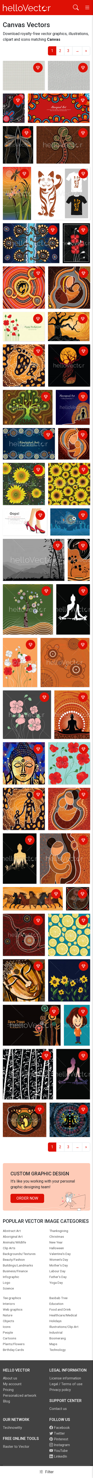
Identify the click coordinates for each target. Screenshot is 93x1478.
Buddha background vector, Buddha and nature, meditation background (17, 852)
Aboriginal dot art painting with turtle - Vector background (21, 924)
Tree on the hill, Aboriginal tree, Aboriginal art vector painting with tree (26, 594)
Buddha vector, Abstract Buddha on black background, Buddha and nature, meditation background (73, 1070)
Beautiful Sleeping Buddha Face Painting (23, 966)
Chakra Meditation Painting (66, 1110)
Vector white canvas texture (66, 68)
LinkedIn (60, 1456)
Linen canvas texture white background (22, 68)
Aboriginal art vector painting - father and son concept (21, 798)
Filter (49, 1472)
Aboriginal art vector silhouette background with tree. (68, 322)
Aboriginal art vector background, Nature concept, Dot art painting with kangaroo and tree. (79, 561)
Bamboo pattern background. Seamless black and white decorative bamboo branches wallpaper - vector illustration (27, 1067)
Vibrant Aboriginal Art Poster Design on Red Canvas (53, 101)
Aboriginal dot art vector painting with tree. (24, 397)
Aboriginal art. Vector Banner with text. (69, 400)
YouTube (60, 1451)
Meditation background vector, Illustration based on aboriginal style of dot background (71, 706)
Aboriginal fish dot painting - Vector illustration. (67, 519)
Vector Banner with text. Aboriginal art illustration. (25, 435)
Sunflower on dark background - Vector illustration (66, 969)
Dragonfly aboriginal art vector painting (17, 136)
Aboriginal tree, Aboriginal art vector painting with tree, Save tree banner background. (30, 1015)
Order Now (27, 1198)
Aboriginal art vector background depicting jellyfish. (30, 230)
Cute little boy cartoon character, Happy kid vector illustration (75, 1023)
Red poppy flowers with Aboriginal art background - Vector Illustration (75, 242)
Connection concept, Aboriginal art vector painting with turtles (59, 648)
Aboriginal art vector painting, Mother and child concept (66, 277)
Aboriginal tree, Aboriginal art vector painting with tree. (76, 899)
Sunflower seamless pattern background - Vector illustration (67, 473)
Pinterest (60, 1439)
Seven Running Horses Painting (31, 891)
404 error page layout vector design (22, 516)
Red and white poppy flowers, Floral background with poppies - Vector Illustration (19, 654)
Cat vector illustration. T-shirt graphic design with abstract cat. (59, 177)
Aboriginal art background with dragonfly (16, 177)
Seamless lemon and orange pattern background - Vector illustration (67, 927)
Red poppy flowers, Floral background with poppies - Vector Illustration (68, 755)
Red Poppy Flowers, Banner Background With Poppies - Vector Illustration (23, 325)
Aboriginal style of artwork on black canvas (13, 109)
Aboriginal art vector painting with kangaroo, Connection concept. (23, 277)
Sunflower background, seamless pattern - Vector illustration (23, 473)
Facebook (61, 1427)
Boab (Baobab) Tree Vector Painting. (66, 352)
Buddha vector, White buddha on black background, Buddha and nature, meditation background (73, 603)
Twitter (59, 1433)
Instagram (61, 1445)
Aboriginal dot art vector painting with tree (58, 133)
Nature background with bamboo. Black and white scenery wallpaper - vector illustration (33, 549)
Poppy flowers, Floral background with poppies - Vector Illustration (27, 701)
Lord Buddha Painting (22, 746)
